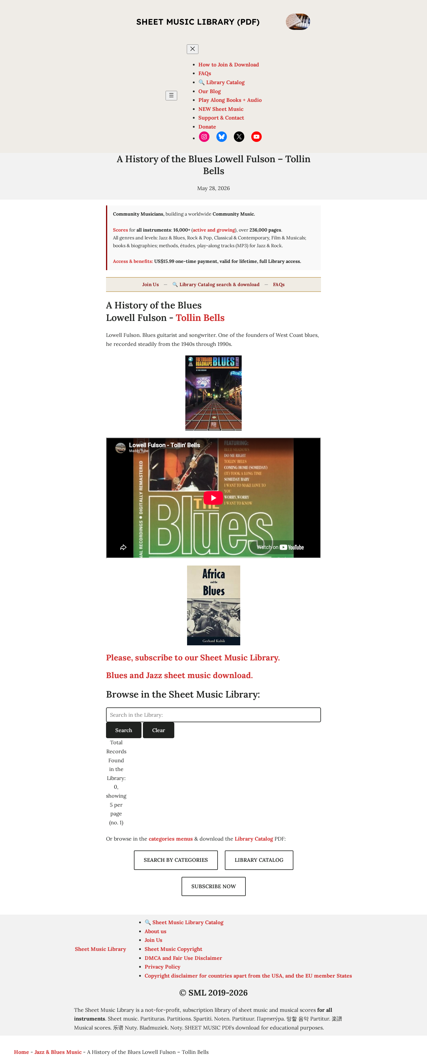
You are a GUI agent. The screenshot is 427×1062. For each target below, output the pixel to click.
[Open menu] (171, 95)
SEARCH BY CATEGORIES (176, 860)
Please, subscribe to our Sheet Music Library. (193, 657)
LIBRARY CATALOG (259, 860)
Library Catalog (254, 838)
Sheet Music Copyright (173, 949)
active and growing (214, 230)
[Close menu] (192, 49)
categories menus (171, 838)
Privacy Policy (162, 966)
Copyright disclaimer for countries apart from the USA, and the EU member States (248, 975)
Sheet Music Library (100, 949)
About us (155, 931)
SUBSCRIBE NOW (213, 886)
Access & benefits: (133, 261)
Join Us (150, 284)
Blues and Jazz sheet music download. (179, 675)
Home (21, 1052)
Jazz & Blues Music (58, 1052)
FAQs (279, 284)
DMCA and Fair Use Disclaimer (183, 958)
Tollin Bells (200, 318)
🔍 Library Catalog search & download (216, 284)
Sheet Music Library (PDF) (198, 22)
